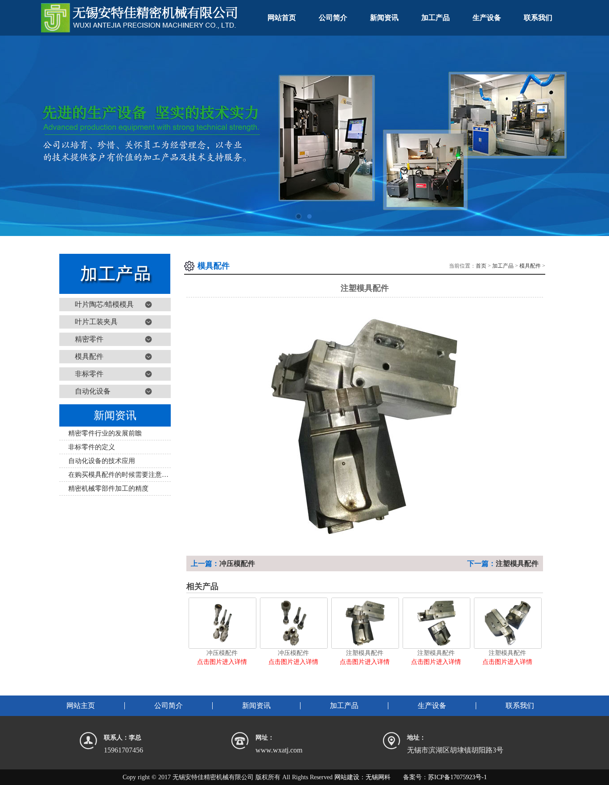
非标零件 (89, 374)
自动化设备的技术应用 (101, 460)
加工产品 (503, 266)
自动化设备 (93, 391)
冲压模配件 (237, 563)
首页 (481, 266)
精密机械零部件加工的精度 (108, 488)
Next (593, 135)
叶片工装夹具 (96, 321)
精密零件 (89, 339)
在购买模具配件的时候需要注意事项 (121, 474)
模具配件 (89, 356)
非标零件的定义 (91, 447)
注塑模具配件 (517, 563)
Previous (15, 135)
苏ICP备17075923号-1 (457, 777)
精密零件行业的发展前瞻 (105, 433)
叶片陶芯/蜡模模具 (104, 304)
